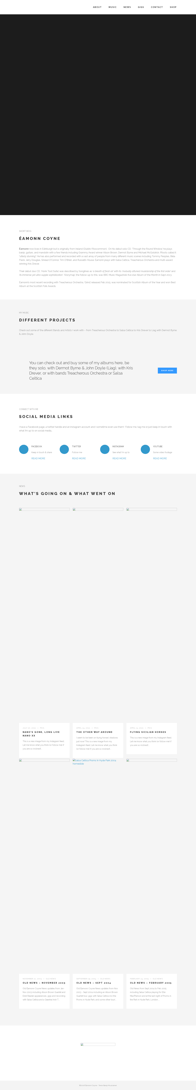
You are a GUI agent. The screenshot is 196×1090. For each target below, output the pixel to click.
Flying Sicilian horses (148, 732)
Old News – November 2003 (44, 983)
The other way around (94, 732)
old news (51, 979)
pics (42, 728)
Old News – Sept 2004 (93, 983)
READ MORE (38, 458)
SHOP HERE (167, 371)
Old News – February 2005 (151, 983)
